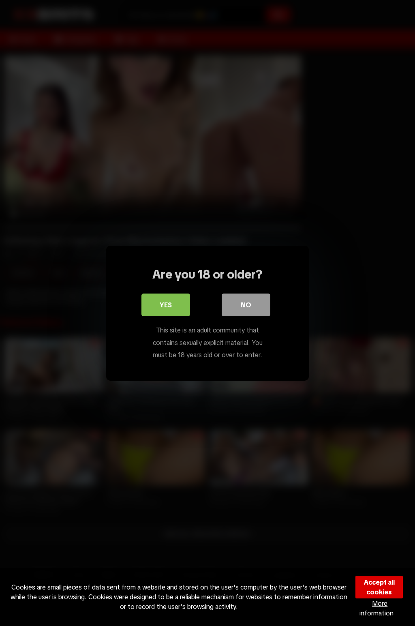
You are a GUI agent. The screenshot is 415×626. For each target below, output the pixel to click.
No (246, 305)
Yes (166, 305)
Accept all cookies (379, 587)
